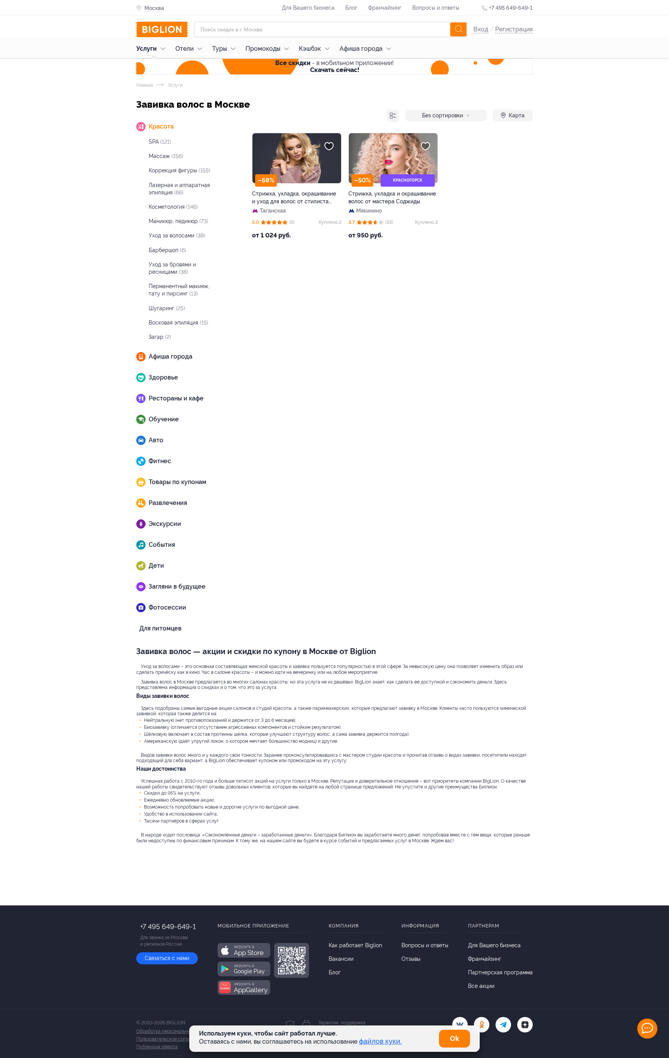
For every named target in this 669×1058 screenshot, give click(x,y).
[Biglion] (162, 29)
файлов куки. (380, 1041)
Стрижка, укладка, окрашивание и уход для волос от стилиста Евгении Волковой (294, 198)
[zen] (525, 1024)
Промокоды (262, 48)
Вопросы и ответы (435, 8)
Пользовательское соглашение (170, 1039)
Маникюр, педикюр (178, 221)
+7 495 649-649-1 (511, 8)
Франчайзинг (384, 8)
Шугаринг (167, 308)
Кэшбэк (310, 48)
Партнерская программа (500, 972)
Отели (184, 48)
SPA (160, 142)
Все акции (481, 986)
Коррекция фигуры (179, 170)
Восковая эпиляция (178, 322)
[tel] (503, 1024)
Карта (517, 115)
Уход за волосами (177, 235)
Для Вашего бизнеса (308, 8)
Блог (351, 8)
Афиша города (361, 48)
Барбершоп (167, 250)
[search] (458, 29)
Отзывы (410, 959)
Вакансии (341, 959)
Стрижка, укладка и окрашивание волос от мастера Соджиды (392, 197)
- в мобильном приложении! (334, 66)
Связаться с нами (167, 958)
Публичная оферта (157, 1046)
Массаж (166, 156)
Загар (160, 337)
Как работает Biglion (355, 945)
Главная (144, 85)
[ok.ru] (481, 1024)
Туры (219, 48)
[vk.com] (460, 1024)
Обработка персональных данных (173, 1031)
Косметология (173, 207)
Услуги (146, 48)
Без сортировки (442, 115)
